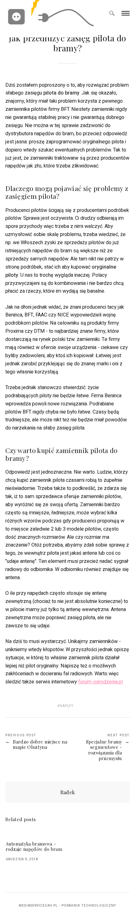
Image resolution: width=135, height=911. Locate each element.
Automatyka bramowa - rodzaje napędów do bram (34, 846)
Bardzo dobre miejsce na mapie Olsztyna (40, 744)
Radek (67, 792)
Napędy (67, 705)
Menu (126, 13)
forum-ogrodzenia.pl (100, 682)
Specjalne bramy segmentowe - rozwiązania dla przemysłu (104, 750)
